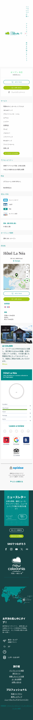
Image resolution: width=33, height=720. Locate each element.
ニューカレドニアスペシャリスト (16, 699)
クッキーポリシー (26, 706)
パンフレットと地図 (16, 670)
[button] (26, 33)
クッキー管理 (16, 708)
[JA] (25, 33)
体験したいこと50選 (16, 676)
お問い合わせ (16, 682)
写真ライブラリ (16, 694)
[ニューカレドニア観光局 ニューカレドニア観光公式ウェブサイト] (12, 33)
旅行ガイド (17, 673)
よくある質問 (16, 679)
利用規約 (3, 706)
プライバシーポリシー (14, 706)
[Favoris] (21, 33)
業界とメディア (16, 697)
